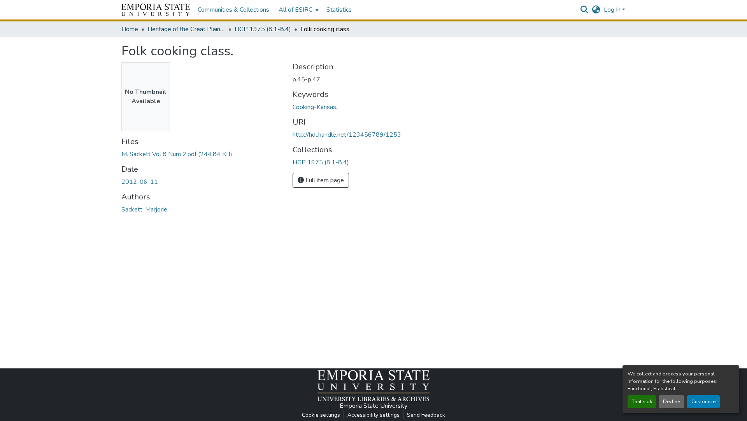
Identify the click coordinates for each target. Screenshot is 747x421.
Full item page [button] (324, 180)
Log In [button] (613, 9)
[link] (202, 154)
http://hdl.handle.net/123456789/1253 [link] (347, 134)
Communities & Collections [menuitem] (233, 9)
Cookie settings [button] (321, 415)
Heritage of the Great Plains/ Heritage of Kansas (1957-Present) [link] (186, 29)
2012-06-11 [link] (139, 182)
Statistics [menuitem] (339, 9)
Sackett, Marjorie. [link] (144, 209)
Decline (671, 401)
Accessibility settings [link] (373, 415)
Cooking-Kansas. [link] (315, 107)
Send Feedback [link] (426, 415)
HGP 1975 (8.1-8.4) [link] (263, 29)
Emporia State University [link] (373, 406)
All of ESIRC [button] (295, 9)
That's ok (642, 401)
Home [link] (129, 29)
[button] (155, 9)
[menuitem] (298, 9)
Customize (703, 401)
